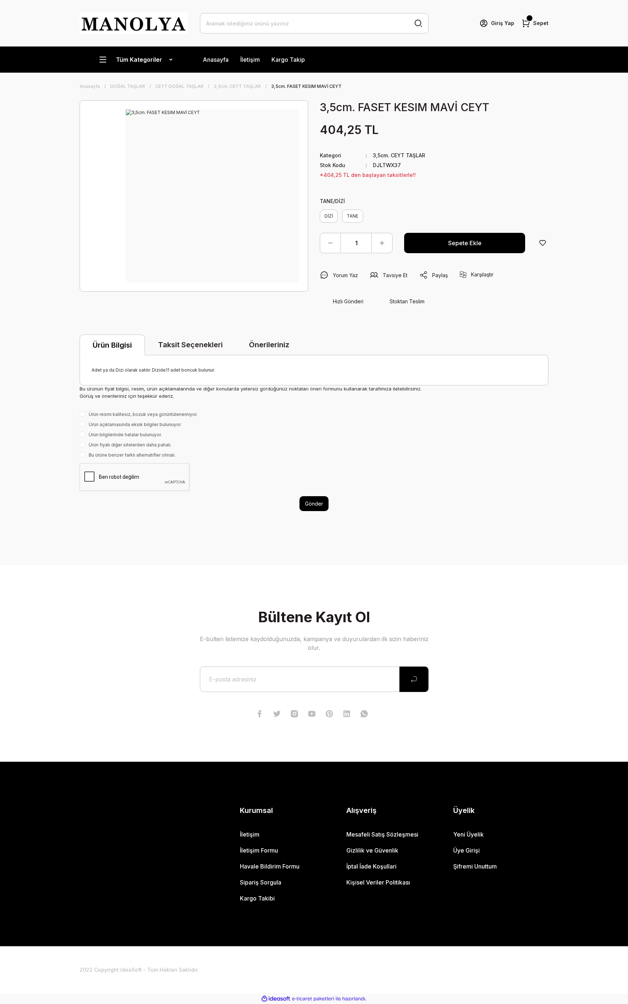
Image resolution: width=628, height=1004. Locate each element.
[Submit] (413, 679)
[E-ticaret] (313, 999)
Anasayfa (216, 59)
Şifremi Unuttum (475, 866)
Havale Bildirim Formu (269, 866)
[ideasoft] (275, 998)
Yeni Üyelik (468, 834)
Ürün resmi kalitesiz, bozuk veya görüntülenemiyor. (143, 414)
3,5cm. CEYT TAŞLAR (399, 155)
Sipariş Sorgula (260, 882)
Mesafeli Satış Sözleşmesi (382, 834)
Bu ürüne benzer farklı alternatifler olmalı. (132, 455)
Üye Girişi (466, 850)
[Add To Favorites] (542, 243)
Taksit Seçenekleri (190, 344)
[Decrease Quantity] (330, 243)
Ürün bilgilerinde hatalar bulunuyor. (125, 434)
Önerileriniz (269, 344)
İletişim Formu (259, 850)
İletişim (250, 59)
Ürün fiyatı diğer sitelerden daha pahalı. (130, 445)
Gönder (314, 504)
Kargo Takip (288, 59)
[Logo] (134, 23)
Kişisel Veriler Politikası (378, 882)
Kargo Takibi (257, 898)
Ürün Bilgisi (112, 345)
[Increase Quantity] (382, 243)
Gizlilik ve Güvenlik (372, 850)
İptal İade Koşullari (371, 866)
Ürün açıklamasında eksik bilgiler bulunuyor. (135, 424)
